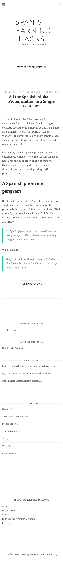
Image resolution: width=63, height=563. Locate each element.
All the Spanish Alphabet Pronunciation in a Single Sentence (31, 101)
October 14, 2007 (12, 92)
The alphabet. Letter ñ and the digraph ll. (22, 381)
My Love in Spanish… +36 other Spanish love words (26, 373)
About (5, 506)
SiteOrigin (54, 554)
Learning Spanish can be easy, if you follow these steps (28, 366)
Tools (5, 446)
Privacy (6, 523)
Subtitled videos (10, 431)
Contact (6, 514)
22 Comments (53, 92)
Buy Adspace (8, 510)
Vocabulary (7, 453)
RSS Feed (12, 330)
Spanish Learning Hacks (31, 30)
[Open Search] (59, 4)
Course (5, 409)
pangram (28, 217)
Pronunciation (33, 92)
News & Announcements (14, 416)
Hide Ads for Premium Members (18, 519)
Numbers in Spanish (12, 348)
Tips (4, 439)
